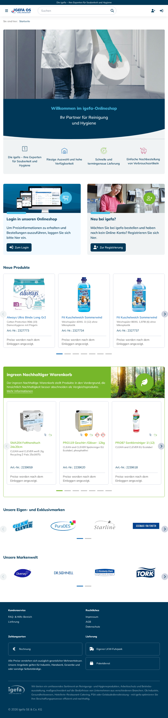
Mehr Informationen (20, 391)
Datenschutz (93, 626)
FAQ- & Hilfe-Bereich (20, 616)
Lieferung (13, 621)
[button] (59, 354)
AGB (88, 621)
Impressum (92, 616)
